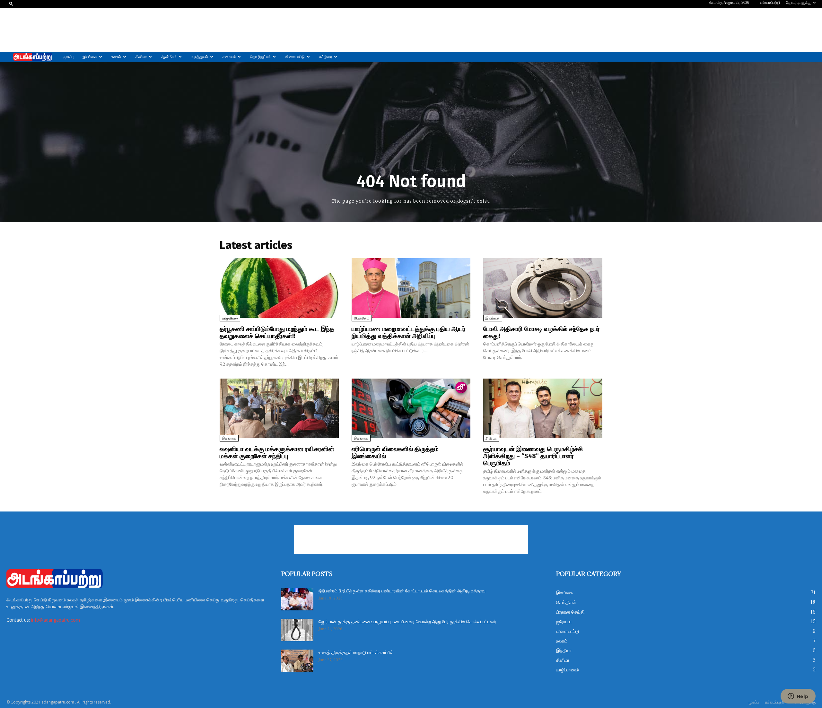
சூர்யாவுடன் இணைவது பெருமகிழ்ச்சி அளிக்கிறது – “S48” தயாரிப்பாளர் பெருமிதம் (533, 456)
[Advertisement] (411, 29)
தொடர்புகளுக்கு (798, 2)
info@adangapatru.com (55, 620)
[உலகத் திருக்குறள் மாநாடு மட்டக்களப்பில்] (297, 661)
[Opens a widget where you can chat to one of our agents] (798, 697)
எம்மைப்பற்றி (770, 2)
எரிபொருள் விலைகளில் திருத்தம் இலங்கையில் (395, 452)
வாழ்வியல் (230, 318)
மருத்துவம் (199, 57)
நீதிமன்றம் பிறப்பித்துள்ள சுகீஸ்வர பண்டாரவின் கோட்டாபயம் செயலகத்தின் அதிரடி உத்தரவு (402, 591)
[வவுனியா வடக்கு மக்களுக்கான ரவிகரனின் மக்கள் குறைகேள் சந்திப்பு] (279, 408)
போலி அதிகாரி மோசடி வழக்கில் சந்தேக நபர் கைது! (541, 332)
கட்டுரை (325, 57)
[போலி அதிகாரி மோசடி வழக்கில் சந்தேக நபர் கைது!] (542, 288)
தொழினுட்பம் (260, 57)
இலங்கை (90, 57)
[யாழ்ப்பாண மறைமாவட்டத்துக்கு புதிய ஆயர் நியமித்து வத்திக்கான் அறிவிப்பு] (411, 288)
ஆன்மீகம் (169, 57)
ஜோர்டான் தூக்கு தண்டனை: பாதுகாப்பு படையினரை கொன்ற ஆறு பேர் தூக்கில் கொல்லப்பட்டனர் (407, 622)
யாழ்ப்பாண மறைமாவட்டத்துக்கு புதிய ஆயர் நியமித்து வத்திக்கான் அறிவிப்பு (409, 332)
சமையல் (229, 57)
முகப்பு (69, 57)
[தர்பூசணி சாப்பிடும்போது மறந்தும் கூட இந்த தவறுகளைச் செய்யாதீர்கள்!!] (279, 288)
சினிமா (141, 57)
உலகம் (116, 57)
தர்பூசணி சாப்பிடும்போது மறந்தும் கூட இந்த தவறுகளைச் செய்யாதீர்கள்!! (277, 332)
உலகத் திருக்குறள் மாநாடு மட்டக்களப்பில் (356, 652)
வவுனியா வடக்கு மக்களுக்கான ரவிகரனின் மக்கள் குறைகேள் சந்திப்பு (277, 452)
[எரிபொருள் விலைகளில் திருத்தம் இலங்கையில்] (411, 408)
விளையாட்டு (295, 57)
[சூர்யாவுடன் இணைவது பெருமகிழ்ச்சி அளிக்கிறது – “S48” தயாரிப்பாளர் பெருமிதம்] (542, 408)
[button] (11, 3)
